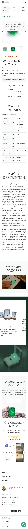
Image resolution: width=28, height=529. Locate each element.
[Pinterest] (12, 511)
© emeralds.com (5, 521)
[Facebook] (15, 511)
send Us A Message (9, 500)
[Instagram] (19, 511)
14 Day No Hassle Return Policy (11, 70)
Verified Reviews (15, 432)
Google (23, 430)
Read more (16, 401)
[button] (25, 31)
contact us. (12, 80)
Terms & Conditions (6, 524)
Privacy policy (5, 526)
